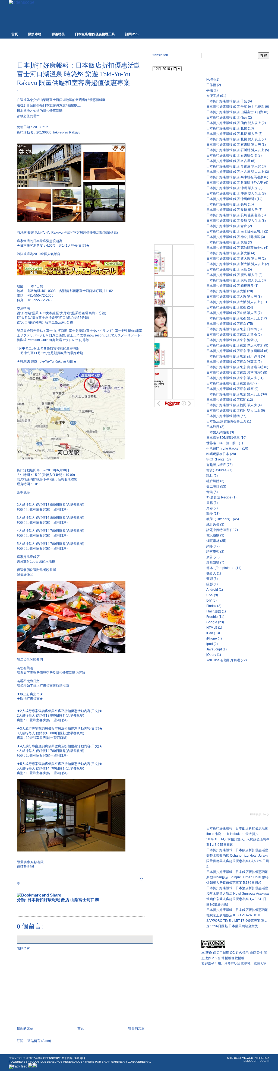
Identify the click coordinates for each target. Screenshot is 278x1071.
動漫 (209, 514)
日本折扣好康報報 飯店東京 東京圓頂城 (234, 351)
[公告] (210, 79)
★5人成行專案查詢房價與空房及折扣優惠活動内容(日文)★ (59, 764)
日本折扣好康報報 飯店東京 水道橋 (231, 334)
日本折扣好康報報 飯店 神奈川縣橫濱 (233, 237)
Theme (89, 1061)
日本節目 (212, 427)
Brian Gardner (113, 1061)
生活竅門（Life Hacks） (223, 448)
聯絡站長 (58, 34)
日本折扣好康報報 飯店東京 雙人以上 (233, 394)
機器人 (211, 573)
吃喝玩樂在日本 (217, 454)
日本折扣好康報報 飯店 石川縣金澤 (231, 155)
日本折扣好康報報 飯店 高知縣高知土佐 (234, 248)
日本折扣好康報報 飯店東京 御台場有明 (234, 367)
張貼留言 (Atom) (39, 1041)
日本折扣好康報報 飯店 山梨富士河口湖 (63, 899)
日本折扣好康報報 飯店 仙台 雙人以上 (233, 123)
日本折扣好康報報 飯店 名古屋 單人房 (233, 166)
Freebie (212, 617)
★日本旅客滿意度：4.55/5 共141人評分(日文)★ (53, 245)
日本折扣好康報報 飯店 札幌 (226, 128)
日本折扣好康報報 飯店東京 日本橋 (231, 329)
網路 (209, 546)
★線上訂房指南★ (30, 694)
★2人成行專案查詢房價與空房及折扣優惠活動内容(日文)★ (59, 711)
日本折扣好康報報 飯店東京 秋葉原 (231, 362)
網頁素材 (212, 541)
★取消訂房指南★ (30, 699)
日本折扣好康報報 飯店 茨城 (226, 242)
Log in (264, 1060)
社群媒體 (212, 481)
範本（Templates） (220, 568)
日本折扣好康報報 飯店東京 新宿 (230, 383)
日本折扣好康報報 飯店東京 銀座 (230, 389)
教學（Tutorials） (219, 519)
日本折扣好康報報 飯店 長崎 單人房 (232, 210)
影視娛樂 (212, 562)
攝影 (209, 584)
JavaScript (214, 649)
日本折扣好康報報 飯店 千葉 (226, 101)
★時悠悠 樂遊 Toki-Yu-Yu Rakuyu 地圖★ (47, 361)
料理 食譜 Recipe (219, 497)
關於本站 (34, 34)
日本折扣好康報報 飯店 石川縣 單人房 (233, 145)
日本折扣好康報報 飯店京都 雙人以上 (233, 318)
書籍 (209, 503)
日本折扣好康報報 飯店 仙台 (226, 117)
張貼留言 (23, 949)
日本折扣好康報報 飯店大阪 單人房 (231, 296)
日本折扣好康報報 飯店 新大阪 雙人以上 (235, 264)
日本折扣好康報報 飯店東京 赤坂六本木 (234, 345)
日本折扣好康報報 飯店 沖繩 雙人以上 (233, 193)
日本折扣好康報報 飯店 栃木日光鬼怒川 (234, 231)
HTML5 (211, 628)
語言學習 (212, 552)
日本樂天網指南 (217, 432)
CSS (209, 595)
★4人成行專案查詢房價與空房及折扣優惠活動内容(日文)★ (59, 746)
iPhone (211, 638)
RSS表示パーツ (259, 814)
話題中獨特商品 (217, 530)
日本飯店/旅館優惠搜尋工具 (95, 34)
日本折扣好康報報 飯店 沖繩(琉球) (231, 199)
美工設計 (212, 486)
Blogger (250, 1060)
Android (212, 590)
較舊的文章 (136, 1028)
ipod (209, 644)
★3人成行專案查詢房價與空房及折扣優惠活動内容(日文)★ (59, 728)
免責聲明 (79, 1058)
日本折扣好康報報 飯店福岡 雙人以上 (233, 410)
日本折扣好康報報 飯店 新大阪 (228, 253)
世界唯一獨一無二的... (222, 443)
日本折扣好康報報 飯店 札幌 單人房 (232, 134)
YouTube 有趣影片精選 (223, 660)
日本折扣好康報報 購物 (223, 416)
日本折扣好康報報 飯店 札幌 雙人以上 (233, 139)
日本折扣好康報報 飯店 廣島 (226, 269)
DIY (209, 600)
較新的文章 (25, 1028)
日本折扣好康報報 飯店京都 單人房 (231, 313)
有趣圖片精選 (216, 465)
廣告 (209, 557)
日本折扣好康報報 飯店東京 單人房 (231, 378)
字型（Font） (216, 459)
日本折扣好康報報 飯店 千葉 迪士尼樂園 (235, 107)
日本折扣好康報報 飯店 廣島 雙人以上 (233, 280)
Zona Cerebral (139, 1061)
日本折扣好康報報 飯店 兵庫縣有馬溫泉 (234, 177)
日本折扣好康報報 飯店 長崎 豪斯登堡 (233, 215)
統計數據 (212, 524)
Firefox (211, 606)
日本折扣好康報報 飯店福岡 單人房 (231, 405)
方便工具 (212, 96)
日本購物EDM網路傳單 (223, 438)
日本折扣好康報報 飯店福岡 (226, 400)
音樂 (209, 492)
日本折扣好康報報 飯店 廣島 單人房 (232, 275)
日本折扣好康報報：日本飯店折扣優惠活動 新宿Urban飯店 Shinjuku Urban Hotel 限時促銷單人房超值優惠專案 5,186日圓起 (237, 877)
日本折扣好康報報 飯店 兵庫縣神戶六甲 (234, 183)
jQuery (211, 655)
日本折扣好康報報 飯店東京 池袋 (230, 340)
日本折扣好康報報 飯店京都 (226, 307)
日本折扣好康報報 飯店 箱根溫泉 (230, 286)
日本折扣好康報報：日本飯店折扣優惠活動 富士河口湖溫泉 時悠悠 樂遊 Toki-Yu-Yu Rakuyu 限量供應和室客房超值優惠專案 (79, 74)
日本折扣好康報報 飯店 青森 (226, 226)
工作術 (211, 85)
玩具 (209, 476)
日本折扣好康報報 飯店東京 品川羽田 (233, 356)
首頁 (14, 34)
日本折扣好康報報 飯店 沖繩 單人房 (232, 188)
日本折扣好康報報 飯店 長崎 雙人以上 (233, 221)
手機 (209, 90)
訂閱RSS (131, 34)
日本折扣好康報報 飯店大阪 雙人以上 (233, 302)
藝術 (209, 579)
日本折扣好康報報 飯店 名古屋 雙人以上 (235, 172)
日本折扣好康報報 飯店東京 (226, 324)
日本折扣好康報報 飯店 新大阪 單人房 (233, 258)
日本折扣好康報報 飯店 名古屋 (228, 161)
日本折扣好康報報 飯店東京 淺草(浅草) (234, 372)
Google (211, 622)
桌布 (209, 508)
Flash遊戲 (213, 611)
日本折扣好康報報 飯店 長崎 (226, 204)
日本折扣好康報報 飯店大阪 (226, 291)
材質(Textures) (217, 470)
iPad (209, 633)
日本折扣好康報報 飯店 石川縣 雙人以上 (235, 150)
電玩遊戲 (212, 535)
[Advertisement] (80, 52)
